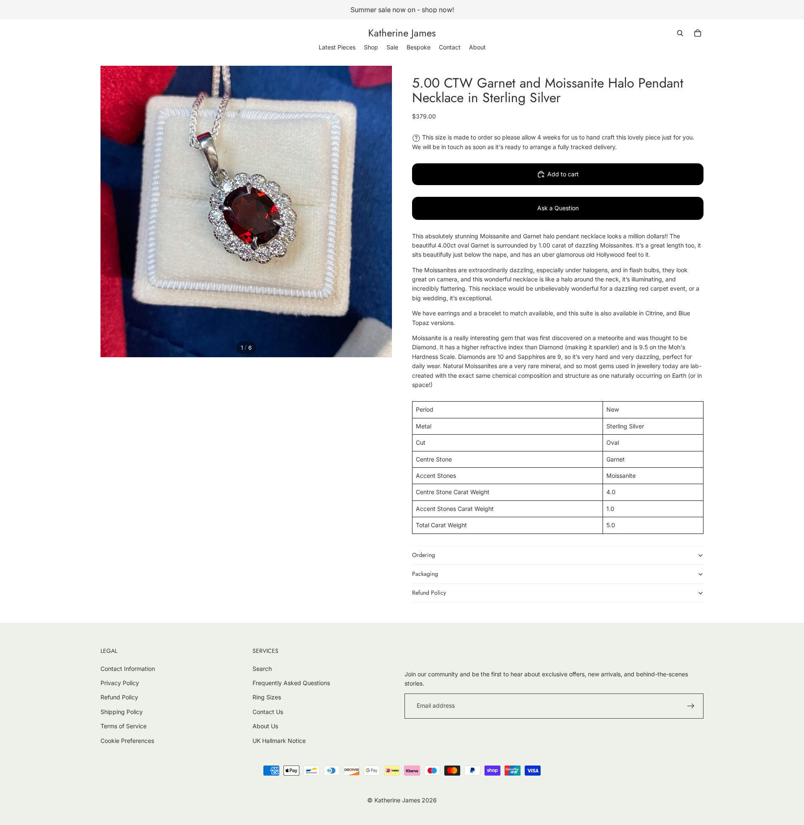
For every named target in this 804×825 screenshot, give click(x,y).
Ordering (423, 555)
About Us (265, 726)
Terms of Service (123, 726)
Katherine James (397, 800)
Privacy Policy (119, 682)
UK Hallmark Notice (279, 740)
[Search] (680, 33)
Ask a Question (558, 207)
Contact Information (127, 668)
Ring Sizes (267, 697)
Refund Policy (429, 592)
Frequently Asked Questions (291, 682)
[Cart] (697, 33)
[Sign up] (691, 706)
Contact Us (268, 711)
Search (262, 668)
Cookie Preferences (127, 740)
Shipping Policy (121, 711)
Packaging (425, 574)
